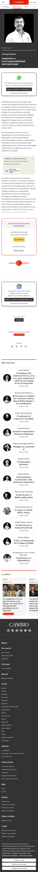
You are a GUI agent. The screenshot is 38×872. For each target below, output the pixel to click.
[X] (21, 630)
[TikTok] (16, 630)
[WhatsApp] (29, 630)
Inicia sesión (19, 251)
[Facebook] (8, 630)
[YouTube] (25, 630)
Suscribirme (19, 239)
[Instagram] (12, 630)
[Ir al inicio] (19, 2)
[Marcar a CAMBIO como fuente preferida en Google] (19, 170)
